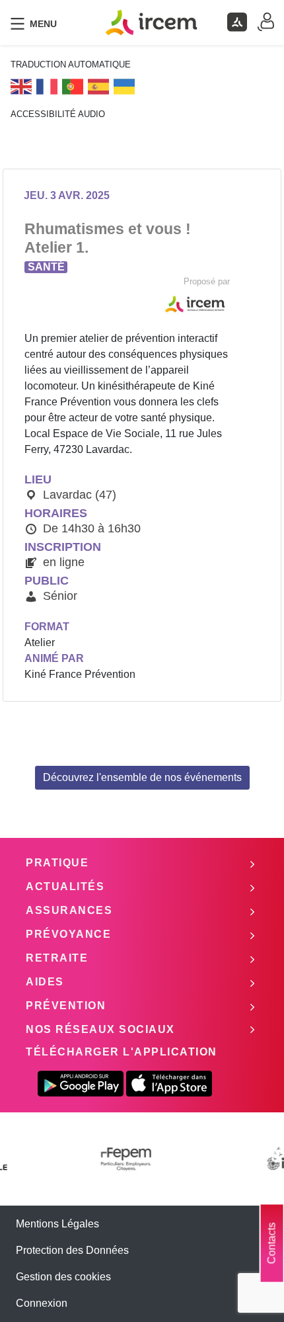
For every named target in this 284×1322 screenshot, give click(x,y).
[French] (47, 85)
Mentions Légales (57, 1223)
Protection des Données (72, 1250)
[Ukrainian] (125, 85)
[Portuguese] (73, 85)
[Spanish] (99, 85)
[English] (22, 85)
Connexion (41, 1303)
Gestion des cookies (63, 1276)
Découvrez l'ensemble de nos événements (142, 777)
